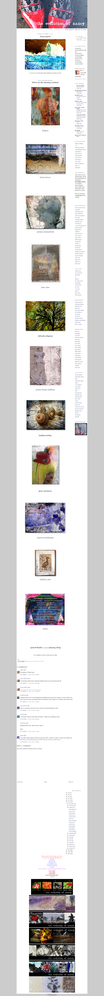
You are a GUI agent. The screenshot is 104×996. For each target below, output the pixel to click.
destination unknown (81, 90)
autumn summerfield (79, 215)
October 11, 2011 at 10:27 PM (29, 683)
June (70, 839)
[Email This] (18, 661)
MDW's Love (79, 95)
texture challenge (72, 820)
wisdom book (78, 285)
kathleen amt (45, 579)
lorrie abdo (77, 217)
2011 (69, 802)
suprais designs (78, 153)
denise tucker (78, 237)
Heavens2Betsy (23, 705)
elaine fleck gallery (79, 381)
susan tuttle (77, 209)
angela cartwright (79, 255)
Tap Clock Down (80, 131)
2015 (69, 794)
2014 (77, 122)
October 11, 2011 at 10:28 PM (29, 691)
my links (83, 29)
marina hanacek (78, 155)
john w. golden (78, 324)
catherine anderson (79, 337)
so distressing (78, 223)
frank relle (77, 308)
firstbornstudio (78, 239)
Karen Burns (23, 723)
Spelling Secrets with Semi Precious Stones (81, 110)
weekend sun (72, 822)
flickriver (77, 279)
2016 (69, 793)
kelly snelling (78, 347)
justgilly (78, 130)
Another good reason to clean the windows (81, 116)
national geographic (79, 304)
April (70, 842)
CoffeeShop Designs (52, 995)
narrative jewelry (78, 233)
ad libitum (77, 231)
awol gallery (77, 387)
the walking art (78, 312)
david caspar (78, 345)
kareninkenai (23, 695)
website (71, 29)
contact (76, 401)
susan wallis (77, 161)
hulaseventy (77, 263)
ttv (75, 277)
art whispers (77, 247)
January (71, 848)
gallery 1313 (78, 389)
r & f (76, 145)
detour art (77, 331)
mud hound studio (79, 211)
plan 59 (76, 291)
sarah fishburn (78, 357)
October (71, 807)
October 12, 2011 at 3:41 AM (29, 710)
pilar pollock (78, 349)
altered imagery (78, 249)
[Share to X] (21, 661)
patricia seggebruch (79, 163)
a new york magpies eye (80, 225)
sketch (76, 383)
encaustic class (72, 815)
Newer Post (20, 782)
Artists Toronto (78, 403)
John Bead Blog (80, 85)
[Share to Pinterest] (23, 661)
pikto (76, 379)
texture (42, 661)
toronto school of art (79, 407)
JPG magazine (78, 295)
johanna (22, 735)
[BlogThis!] (19, 661)
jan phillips (77, 333)
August (71, 835)
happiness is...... (78, 261)
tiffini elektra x (78, 351)
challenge (31, 661)
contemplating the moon (80, 149)
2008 (69, 853)
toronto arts (77, 405)
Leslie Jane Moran (80, 115)
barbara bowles (78, 306)
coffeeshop (77, 275)
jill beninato (77, 341)
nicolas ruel (77, 316)
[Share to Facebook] (22, 661)
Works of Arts (79, 125)
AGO (76, 391)
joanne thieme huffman (45, 389)
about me (77, 29)
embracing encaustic (79, 147)
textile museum (78, 395)
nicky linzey (77, 259)
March (70, 844)
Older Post (70, 782)
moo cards (77, 289)
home (67, 29)
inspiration (36, 661)
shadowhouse (78, 271)
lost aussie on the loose (80, 207)
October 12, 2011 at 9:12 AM (29, 731)
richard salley (78, 245)
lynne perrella (78, 359)
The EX (77, 413)
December (71, 804)
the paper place (78, 393)
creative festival (72, 816)
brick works (77, 399)
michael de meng (79, 361)
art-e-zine (77, 287)
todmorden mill (78, 397)
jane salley (77, 339)
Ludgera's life (79, 121)
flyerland (77, 417)
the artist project (78, 375)
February (71, 846)
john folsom (77, 322)
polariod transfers (79, 318)
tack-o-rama (77, 293)
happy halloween (72, 809)
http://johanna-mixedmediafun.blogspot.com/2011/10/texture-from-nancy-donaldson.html (40, 739)
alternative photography (80, 320)
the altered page (78, 227)
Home (45, 782)
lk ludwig (77, 243)
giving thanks (72, 828)
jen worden (77, 343)
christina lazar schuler (80, 251)
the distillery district (79, 377)
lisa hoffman (78, 355)
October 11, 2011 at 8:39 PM (29, 674)
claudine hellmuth (79, 253)
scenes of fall (72, 811)
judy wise (77, 165)
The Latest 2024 (80, 87)
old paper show (78, 411)
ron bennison (78, 151)
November (71, 805)
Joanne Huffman (24, 678)
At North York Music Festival (81, 97)
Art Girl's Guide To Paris (81, 135)
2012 (69, 800)
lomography (77, 283)
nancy (83, 70)
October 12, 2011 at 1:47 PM (29, 742)
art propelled (78, 241)
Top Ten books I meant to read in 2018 (81, 103)
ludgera (21, 670)
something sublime (79, 219)
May (70, 840)
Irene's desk (79, 101)
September (71, 833)
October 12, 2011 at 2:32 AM (29, 701)
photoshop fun (72, 829)
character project (78, 302)
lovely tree (71, 818)
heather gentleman (79, 143)
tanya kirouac (78, 159)
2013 (69, 798)
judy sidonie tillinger (79, 310)
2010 (69, 850)
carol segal (77, 257)
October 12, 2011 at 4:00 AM (29, 719)
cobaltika (77, 365)
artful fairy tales (78, 221)
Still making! (79, 91)
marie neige (77, 314)
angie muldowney (79, 213)
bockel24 (22, 714)
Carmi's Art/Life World (80, 108)
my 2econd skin (78, 273)
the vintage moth (78, 281)
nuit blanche (77, 415)
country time (71, 824)
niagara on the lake (79, 409)
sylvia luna (77, 335)
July (70, 837)
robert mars (77, 367)
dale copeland (78, 363)
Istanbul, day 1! (79, 126)
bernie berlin (78, 353)
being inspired (45, 36)
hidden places (78, 229)
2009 (69, 852)
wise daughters (78, 385)
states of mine (78, 235)
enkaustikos (77, 167)
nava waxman (78, 157)
